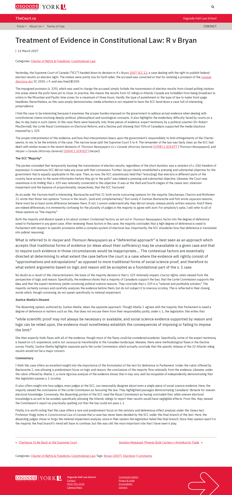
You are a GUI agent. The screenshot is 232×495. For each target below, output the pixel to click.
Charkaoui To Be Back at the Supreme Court (48, 442)
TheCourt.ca (25, 18)
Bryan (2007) (113, 456)
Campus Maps (74, 487)
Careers (123, 487)
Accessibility (125, 484)
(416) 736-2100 (75, 484)
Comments (145, 456)
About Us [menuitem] (35, 26)
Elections (129, 456)
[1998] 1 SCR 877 (165, 146)
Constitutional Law (83, 61)
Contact (210, 26)
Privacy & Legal (126, 480)
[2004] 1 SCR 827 (76, 151)
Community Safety (128, 477)
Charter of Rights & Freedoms (50, 61)
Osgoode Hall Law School (200, 18)
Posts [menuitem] (20, 26)
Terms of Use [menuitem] (56, 26)
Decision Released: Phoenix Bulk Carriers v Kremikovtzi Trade (159, 442)
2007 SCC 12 (138, 73)
